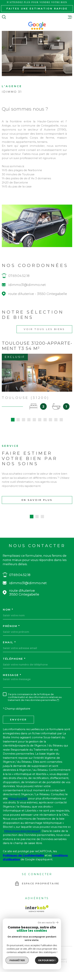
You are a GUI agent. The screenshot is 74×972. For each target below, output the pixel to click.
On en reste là (46, 922)
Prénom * (11, 626)
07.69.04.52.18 (18, 276)
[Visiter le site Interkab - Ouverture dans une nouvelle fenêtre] (37, 908)
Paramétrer (17, 960)
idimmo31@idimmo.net (27, 285)
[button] (13, 419)
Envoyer (18, 719)
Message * (12, 675)
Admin (62, 961)
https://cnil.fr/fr (17, 798)
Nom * (8, 609)
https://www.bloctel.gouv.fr (22, 831)
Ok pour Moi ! (46, 960)
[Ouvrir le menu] (70, 17)
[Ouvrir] (4, 17)
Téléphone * (14, 659)
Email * (9, 642)
